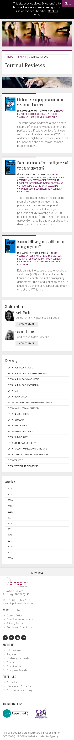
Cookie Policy (15, 615)
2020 (10, 523)
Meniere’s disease (37, 114)
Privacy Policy (15, 623)
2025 (10, 494)
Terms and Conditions (19, 627)
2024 (10, 500)
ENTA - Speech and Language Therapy (27, 449)
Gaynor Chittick (24, 331)
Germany (22, 180)
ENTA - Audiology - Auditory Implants (27, 373)
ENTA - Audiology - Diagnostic (23, 379)
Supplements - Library (19, 690)
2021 (10, 518)
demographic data (37, 186)
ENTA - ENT (13, 391)
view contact (26, 324)
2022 (10, 512)
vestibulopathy (48, 117)
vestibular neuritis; (28, 117)
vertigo (52, 114)
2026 (10, 489)
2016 (10, 546)
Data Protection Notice (20, 619)
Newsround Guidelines (20, 686)
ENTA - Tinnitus (15, 460)
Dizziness (22, 114)
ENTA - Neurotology (18, 414)
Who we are (14, 650)
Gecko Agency (49, 736)
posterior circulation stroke (33, 259)
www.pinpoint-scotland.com (19, 603)
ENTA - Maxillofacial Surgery (23, 408)
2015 (10, 552)
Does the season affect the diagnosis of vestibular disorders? (42, 165)
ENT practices (56, 177)
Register (12, 654)
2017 (10, 541)
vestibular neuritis (39, 189)
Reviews (21, 57)
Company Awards (17, 670)
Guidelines (13, 682)
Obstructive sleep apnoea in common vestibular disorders (40, 102)
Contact (11, 662)
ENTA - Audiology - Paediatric (23, 385)
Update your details (18, 658)
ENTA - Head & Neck (17, 397)
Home (10, 57)
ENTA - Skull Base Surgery (22, 443)
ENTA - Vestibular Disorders (23, 466)
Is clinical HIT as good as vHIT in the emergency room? (40, 243)
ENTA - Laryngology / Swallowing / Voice (30, 402)
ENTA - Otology (16, 420)
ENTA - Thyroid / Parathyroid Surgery (28, 454)
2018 (10, 535)
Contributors (14, 666)
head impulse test (51, 256)
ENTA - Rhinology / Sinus (20, 431)
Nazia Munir (22, 312)
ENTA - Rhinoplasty (18, 437)
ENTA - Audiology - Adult (20, 368)
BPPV (60, 111)
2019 (10, 529)
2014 (10, 558)
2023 (10, 506)
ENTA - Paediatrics (17, 425)
